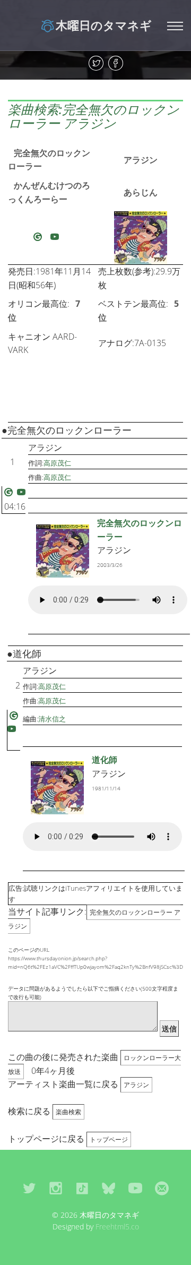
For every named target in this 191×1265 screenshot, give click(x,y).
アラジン (141, 160)
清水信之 (52, 719)
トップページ (109, 1139)
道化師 (104, 759)
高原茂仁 (57, 463)
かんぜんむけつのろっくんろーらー (49, 192)
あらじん (141, 192)
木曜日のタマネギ (104, 25)
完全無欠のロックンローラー (49, 160)
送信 (169, 1028)
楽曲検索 (68, 1111)
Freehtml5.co (117, 1226)
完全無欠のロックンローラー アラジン (94, 919)
